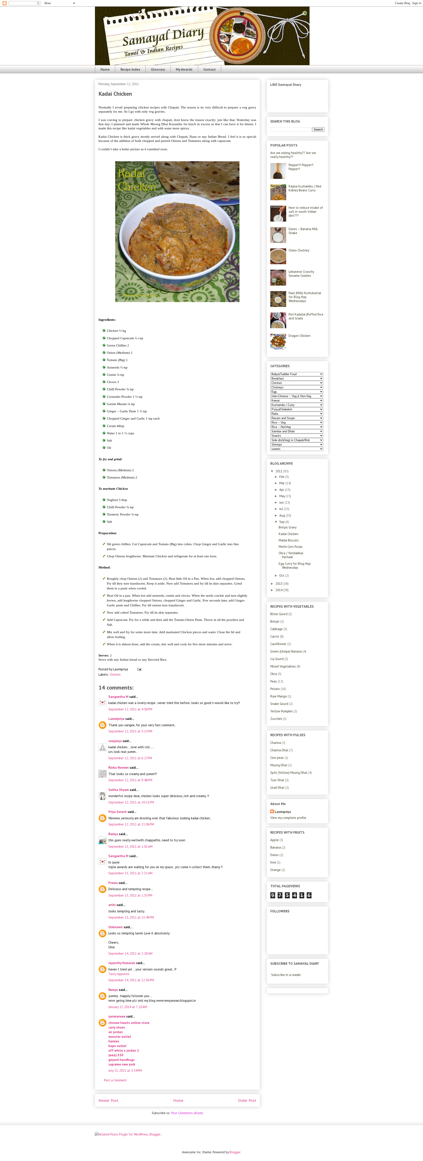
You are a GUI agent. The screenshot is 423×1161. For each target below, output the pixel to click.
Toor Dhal (277, 780)
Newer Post (108, 1100)
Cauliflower (278, 644)
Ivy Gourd (277, 659)
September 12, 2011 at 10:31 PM (131, 802)
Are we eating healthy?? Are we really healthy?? (293, 155)
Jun (282, 502)
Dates (274, 855)
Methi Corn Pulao (290, 547)
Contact (209, 69)
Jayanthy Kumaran (121, 963)
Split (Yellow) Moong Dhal (288, 772)
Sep (282, 522)
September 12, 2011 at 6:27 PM (130, 758)
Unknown (115, 927)
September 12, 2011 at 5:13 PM (130, 731)
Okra (273, 674)
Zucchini (276, 719)
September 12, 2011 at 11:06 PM (131, 824)
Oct (282, 575)
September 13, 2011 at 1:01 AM (130, 846)
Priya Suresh (117, 812)
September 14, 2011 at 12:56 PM (131, 980)
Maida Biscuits (289, 540)
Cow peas (277, 758)
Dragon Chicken (299, 336)
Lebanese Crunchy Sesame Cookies (301, 274)
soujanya (115, 741)
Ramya (113, 834)
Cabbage (276, 629)
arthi (112, 905)
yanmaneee (116, 1016)
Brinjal (274, 621)
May (282, 496)
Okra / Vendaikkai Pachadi (291, 555)
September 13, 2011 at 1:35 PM (130, 895)
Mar (282, 483)
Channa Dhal (279, 750)
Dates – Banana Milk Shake (303, 231)
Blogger (235, 1152)
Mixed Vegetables (283, 666)
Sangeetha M (118, 697)
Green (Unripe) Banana (286, 651)
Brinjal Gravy (288, 527)
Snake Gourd (279, 704)
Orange (275, 870)
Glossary (158, 69)
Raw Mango (278, 696)
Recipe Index (130, 69)
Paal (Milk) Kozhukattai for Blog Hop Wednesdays (305, 297)
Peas (273, 681)
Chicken (115, 674)
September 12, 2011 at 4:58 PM (130, 709)
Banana (275, 847)
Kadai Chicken (288, 534)
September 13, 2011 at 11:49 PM (131, 917)
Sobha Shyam (118, 790)
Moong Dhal (278, 765)
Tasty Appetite (118, 974)
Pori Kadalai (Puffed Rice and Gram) (306, 316)
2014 (279, 590)
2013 (279, 583)
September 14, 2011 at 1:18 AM (130, 953)
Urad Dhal (277, 787)
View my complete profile (288, 818)
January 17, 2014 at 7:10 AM (127, 1007)
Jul (281, 509)
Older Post (247, 1100)
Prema (113, 883)
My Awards (184, 69)
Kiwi (273, 862)
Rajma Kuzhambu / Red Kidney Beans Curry (305, 188)
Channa (275, 743)
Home (105, 69)
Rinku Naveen (118, 767)
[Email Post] (138, 669)
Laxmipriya (116, 719)
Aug (282, 515)
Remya (113, 990)
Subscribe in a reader (286, 975)
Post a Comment (115, 1080)
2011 (279, 471)
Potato (275, 689)
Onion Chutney (299, 250)
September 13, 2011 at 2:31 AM (130, 873)
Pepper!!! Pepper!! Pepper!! (301, 167)
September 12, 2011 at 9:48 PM (130, 780)
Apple (274, 840)
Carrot (274, 636)
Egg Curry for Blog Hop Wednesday (295, 565)
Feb (282, 477)
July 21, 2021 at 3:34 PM (125, 1070)
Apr (282, 490)
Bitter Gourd (279, 614)
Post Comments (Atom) (187, 1113)
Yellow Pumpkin (281, 711)
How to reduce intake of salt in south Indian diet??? (306, 211)
